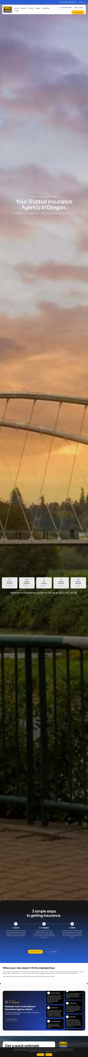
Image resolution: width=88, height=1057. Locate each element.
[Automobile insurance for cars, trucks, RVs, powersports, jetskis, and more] (27, 582)
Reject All (48, 1054)
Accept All (40, 1054)
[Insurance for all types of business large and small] (78, 582)
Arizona (71, 213)
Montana (62, 213)
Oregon (43, 213)
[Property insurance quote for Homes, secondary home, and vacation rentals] (9, 582)
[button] (85, 2)
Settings (55, 1051)
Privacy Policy (48, 1051)
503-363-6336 (68, 592)
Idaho (57, 213)
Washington (50, 213)
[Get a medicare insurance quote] (61, 582)
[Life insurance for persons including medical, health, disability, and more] (44, 582)
